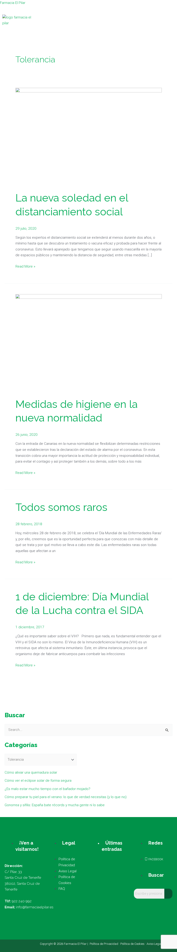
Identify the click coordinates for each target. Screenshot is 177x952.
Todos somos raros (61, 507)
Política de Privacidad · (105, 944)
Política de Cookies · (133, 944)
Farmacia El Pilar (12, 3)
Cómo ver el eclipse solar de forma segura (38, 780)
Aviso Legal (154, 944)
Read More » (25, 266)
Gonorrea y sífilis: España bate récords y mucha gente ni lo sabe (55, 805)
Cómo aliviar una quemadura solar (31, 772)
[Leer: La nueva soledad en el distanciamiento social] (88, 136)
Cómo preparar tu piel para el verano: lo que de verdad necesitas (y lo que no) (66, 797)
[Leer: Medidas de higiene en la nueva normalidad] (88, 343)
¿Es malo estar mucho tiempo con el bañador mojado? (47, 789)
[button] (159, 20)
